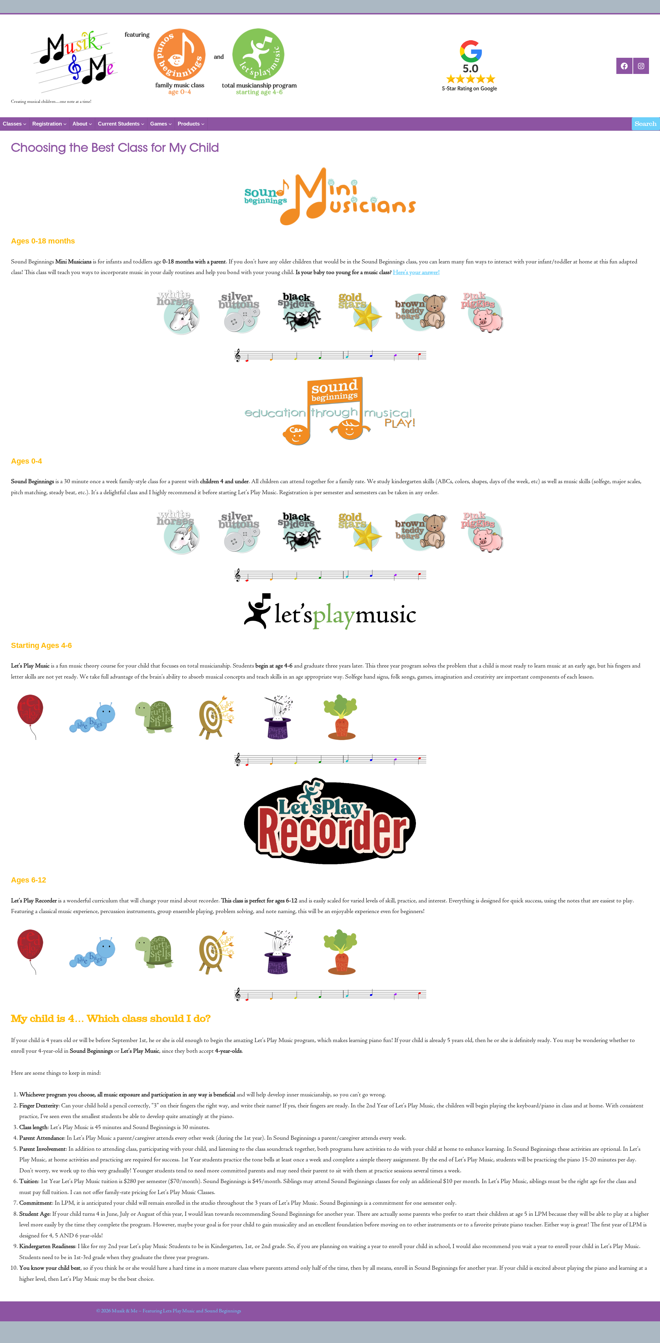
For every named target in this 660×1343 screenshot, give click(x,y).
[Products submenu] (203, 124)
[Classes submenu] (24, 124)
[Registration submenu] (65, 124)
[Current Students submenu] (142, 124)
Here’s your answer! (416, 273)
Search (646, 124)
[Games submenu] (170, 124)
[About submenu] (90, 124)
